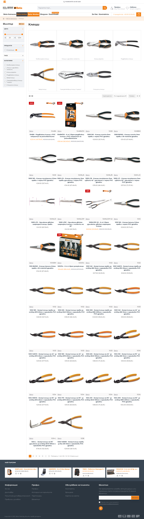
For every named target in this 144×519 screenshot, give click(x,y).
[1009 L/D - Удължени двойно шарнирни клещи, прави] (42, 203)
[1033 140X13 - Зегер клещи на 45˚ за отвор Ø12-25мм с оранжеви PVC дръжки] (42, 335)
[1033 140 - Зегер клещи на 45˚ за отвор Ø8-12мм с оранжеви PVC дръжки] (127, 291)
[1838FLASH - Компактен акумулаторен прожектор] (9, 472)
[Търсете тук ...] (105, 8)
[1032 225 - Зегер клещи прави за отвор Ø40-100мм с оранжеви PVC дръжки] (71, 291)
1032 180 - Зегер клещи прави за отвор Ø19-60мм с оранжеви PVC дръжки (42, 312)
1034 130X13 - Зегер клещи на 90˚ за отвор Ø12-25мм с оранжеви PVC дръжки (42, 400)
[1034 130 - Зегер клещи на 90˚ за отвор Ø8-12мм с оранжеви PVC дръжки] (127, 335)
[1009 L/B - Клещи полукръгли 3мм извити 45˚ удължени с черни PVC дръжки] (99, 159)
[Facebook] (5, 2)
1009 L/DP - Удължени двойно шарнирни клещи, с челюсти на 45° (71, 224)
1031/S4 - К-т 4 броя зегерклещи (71, 266)
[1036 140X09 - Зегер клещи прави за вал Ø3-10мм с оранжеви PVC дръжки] (71, 423)
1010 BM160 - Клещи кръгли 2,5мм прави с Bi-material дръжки (42, 267)
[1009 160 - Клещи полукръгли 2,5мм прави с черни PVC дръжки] (42, 159)
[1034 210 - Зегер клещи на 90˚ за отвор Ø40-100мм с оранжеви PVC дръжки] (99, 379)
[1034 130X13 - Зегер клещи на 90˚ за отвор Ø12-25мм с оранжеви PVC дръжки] (42, 379)
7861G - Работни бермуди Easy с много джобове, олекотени (94, 469)
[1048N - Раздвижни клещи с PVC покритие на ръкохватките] (42, 115)
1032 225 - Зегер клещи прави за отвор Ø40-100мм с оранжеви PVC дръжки (71, 312)
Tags (6, 55)
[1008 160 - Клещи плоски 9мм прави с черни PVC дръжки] (99, 115)
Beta (31, 131)
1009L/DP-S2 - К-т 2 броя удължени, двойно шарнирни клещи (99, 224)
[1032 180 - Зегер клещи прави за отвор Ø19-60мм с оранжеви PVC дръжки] (42, 291)
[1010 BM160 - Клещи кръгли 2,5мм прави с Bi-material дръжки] (42, 247)
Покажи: (131, 96)
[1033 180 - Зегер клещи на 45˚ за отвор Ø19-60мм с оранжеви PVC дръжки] (71, 335)
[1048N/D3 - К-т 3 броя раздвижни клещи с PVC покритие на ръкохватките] (71, 115)
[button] (16, 474)
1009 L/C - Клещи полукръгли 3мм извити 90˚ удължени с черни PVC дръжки (127, 180)
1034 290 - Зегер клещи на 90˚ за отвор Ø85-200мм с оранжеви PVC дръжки (127, 400)
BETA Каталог (11, 18)
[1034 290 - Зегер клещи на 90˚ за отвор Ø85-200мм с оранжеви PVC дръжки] (127, 379)
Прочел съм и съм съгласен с (109, 503)
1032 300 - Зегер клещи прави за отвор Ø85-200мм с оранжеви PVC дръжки (99, 312)
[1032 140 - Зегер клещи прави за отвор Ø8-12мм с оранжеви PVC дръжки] (99, 247)
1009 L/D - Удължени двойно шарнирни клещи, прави (42, 223)
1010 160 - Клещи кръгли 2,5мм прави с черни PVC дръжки (127, 223)
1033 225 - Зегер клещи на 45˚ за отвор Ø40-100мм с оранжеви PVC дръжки (99, 356)
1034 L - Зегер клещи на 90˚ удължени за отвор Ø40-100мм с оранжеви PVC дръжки (42, 444)
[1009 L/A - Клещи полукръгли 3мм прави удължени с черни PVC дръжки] (71, 159)
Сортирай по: (107, 96)
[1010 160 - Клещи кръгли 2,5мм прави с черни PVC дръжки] (127, 203)
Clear (22, 24)
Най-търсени (10, 462)
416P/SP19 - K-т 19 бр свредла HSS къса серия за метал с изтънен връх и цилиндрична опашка (60, 469)
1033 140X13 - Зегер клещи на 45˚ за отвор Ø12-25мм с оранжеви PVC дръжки (43, 356)
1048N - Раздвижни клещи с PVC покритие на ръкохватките (42, 135)
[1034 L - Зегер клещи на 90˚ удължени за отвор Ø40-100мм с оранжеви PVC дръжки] (42, 423)
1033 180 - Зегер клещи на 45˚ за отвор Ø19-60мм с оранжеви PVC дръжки (70, 356)
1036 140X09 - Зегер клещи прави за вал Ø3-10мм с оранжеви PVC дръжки (71, 444)
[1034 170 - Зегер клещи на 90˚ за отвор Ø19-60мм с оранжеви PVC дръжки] (71, 379)
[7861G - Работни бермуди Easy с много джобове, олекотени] (77, 472)
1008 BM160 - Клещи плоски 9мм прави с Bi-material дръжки (127, 135)
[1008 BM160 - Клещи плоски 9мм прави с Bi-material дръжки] (127, 115)
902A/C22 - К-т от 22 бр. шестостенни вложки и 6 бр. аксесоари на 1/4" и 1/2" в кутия (127, 469)
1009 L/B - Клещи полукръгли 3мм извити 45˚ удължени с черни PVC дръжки (99, 180)
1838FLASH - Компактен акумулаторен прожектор (26, 469)
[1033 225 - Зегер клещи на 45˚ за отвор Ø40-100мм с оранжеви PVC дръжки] (99, 335)
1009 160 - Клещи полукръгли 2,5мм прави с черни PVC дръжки (43, 179)
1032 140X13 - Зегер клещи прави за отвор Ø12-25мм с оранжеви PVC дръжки (127, 268)
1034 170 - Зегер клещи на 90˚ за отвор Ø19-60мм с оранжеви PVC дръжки (70, 400)
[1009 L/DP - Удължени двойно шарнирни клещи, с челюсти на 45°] (71, 203)
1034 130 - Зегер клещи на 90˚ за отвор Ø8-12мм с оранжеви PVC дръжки (127, 356)
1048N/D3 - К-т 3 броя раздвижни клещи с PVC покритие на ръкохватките (70, 136)
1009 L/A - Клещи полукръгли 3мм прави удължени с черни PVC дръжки (70, 180)
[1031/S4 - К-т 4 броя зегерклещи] (71, 247)
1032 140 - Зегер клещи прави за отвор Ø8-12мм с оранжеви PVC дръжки (99, 268)
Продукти (8, 45)
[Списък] (32, 96)
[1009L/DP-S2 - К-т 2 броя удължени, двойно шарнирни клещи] (99, 203)
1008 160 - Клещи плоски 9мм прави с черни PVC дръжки (98, 135)
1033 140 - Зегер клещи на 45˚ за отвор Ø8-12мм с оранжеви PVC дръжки (127, 312)
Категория (8, 60)
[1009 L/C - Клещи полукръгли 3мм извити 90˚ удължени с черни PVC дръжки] (127, 159)
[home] (3, 18)
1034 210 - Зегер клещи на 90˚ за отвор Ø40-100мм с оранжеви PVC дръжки (99, 400)
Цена (6, 29)
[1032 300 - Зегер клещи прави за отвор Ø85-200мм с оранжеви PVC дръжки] (99, 291)
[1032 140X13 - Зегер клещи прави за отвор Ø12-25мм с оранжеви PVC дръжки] (127, 247)
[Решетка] (29, 96)
